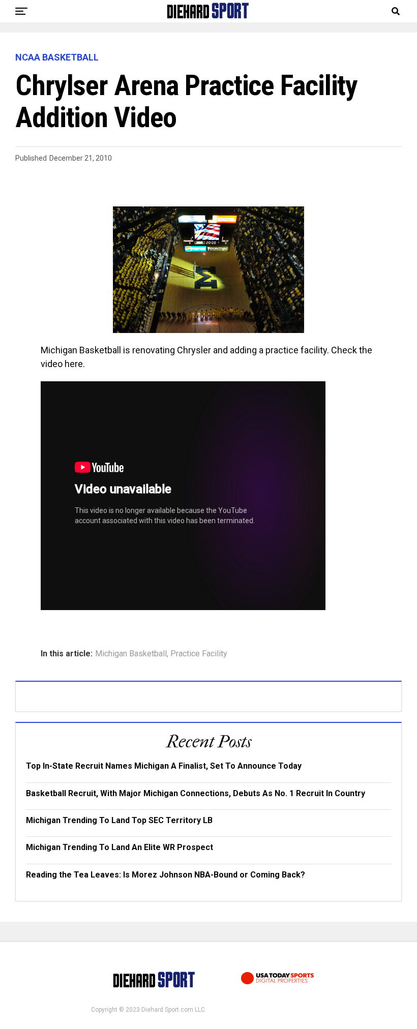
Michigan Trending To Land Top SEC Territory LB (119, 820)
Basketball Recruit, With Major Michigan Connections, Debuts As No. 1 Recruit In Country (195, 793)
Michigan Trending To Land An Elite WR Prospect (119, 847)
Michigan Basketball (131, 654)
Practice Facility (198, 654)
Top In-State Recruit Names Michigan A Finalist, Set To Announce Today (164, 766)
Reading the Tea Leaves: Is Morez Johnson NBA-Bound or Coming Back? (165, 875)
